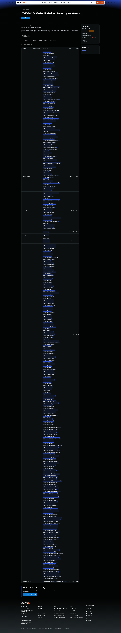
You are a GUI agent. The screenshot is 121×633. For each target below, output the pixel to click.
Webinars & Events (58, 610)
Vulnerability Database (59, 615)
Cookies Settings (67, 628)
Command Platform (26, 608)
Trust (46, 628)
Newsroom (40, 610)
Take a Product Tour (26, 620)
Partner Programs (42, 615)
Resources (56, 2)
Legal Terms (28, 628)
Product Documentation (75, 610)
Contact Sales (24, 623)
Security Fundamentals (59, 617)
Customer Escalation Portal (76, 617)
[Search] (89, 2)
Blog (55, 606)
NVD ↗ (83, 52)
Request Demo (100, 2)
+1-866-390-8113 (90, 605)
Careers (39, 620)
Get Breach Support (26, 622)
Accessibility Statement (58, 628)
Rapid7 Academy (74, 615)
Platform (43, 2)
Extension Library (74, 613)
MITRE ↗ (84, 50)
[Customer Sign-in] (94, 2)
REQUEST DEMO (25, 17)
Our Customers (41, 613)
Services (50, 2)
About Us (40, 606)
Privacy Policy (34, 628)
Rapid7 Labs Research (59, 613)
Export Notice (41, 628)
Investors (40, 617)
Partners (63, 2)
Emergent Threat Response (60, 608)
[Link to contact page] (91, 2)
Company (69, 2)
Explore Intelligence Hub (30, 594)
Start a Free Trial (25, 619)
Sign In (71, 606)
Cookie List (50, 628)
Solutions (23, 613)
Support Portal (73, 608)
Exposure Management (27, 610)
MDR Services (24, 611)
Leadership (40, 608)
